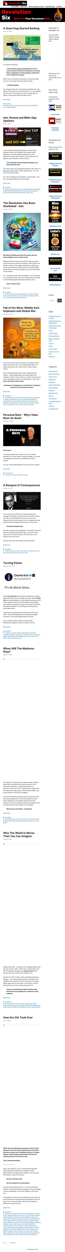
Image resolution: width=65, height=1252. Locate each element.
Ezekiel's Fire (6, 1218)
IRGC (16, 105)
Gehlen (15, 1218)
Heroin (5, 1222)
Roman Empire (23, 402)
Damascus (13, 550)
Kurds (7, 552)
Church (23, 1215)
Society (51, 396)
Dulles (33, 1217)
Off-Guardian (11, 1227)
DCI (14, 1217)
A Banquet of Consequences (21, 485)
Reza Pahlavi (18, 192)
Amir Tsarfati (8, 819)
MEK (12, 295)
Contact (59, 6)
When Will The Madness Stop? (18, 650)
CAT (23, 1213)
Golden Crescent (24, 1220)
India (19, 399)
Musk (20, 295)
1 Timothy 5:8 (8, 474)
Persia (12, 192)
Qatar (35, 401)
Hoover (16, 1222)
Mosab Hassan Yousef (9, 636)
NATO (25, 1225)
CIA (27, 1215)
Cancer (15, 474)
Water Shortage (11, 107)
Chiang (5, 1215)
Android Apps (50, 6)
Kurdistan (33, 190)
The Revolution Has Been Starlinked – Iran (19, 204)
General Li (20, 1218)
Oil (29, 105)
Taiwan (17, 1234)
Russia (24, 192)
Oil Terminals (34, 105)
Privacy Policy (53, 349)
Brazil (20, 1213)
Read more (6, 99)
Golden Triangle (34, 1220)
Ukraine (25, 404)
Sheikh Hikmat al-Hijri (17, 820)
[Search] (59, 300)
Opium (10, 1229)
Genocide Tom (29, 397)
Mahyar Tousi (6, 295)
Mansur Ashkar (35, 819)
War (32, 192)
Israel (19, 105)
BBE (36, 189)
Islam (25, 190)
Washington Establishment (19, 297)
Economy (17, 397)
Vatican (21, 1234)
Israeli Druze (26, 399)
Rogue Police (11, 1232)
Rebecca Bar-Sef (14, 402)
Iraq (4, 552)
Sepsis (28, 192)
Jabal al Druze (28, 1003)
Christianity (6, 634)
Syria (4, 404)
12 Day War (8, 294)
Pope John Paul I (18, 1231)
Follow (51, 346)
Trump (5, 107)
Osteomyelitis (6, 192)
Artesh (7, 105)
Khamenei (35, 294)
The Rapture (53, 398)
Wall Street (34, 1234)
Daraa (18, 550)
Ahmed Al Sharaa (9, 1003)
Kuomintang (6, 1225)
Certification (20, 474)
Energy (21, 634)
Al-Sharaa (7, 397)
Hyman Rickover (32, 550)
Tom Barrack (23, 1007)
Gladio (18, 1220)
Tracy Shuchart (10, 404)
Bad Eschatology (54, 336)
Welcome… (52, 356)
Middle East (34, 399)
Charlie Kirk (33, 632)
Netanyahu (31, 401)
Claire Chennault (7, 1217)
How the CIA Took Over (18, 1017)
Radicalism (6, 402)
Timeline (51, 406)
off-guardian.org (19, 1227)
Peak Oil (28, 1005)
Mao (15, 1225)
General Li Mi (26, 1218)
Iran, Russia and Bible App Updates (19, 119)
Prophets (51, 390)
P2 (25, 1229)
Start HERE (15, 6)
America (7, 189)
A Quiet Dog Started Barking (21, 28)
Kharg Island (25, 105)
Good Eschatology (54, 385)
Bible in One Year (16, 190)
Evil (36, 1217)
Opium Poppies (17, 1229)
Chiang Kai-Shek (12, 1215)
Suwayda (25, 820)
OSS (23, 1229)
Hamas (26, 550)
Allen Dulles (15, 1213)
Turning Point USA (17, 638)
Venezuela (30, 404)
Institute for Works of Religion (26, 1222)
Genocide (26, 634)
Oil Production (7, 820)
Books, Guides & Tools (36, 6)
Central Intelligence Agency (32, 1213)
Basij (10, 105)
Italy (11, 1224)
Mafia (11, 1225)
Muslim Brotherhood (21, 401)
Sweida (31, 820)
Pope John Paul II (28, 1231)
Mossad (16, 295)
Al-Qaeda (7, 632)
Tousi (4, 297)
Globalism (52, 382)
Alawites (7, 550)
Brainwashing (25, 632)
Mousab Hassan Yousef (9, 401)
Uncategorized (53, 409)
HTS (31, 634)
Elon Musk (14, 294)
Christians (12, 634)
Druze (12, 397)
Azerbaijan (25, 189)
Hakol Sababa (13, 399)
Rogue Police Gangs (20, 1232)
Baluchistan (31, 189)
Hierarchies (10, 1222)
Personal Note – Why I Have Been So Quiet (20, 416)
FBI (11, 1218)
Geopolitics (8, 103)
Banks (14, 819)
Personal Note (9, 473)
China (18, 1215)
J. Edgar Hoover (17, 1224)
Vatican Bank (27, 1234)
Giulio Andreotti (12, 1220)
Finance (22, 397)
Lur (37, 190)
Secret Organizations (8, 1234)
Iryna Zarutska (36, 634)
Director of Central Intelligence (23, 1217)
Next (13, 1242)
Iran (13, 105)
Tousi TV (9, 297)
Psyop (29, 636)
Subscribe (23, 6)
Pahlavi (24, 295)
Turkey (21, 404)
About (51, 330)
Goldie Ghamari (22, 294)
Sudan (37, 402)
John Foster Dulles (27, 1224)
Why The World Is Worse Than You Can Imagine (18, 834)
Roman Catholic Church (32, 1232)
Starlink (36, 295)
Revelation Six (53, 393)
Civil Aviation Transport (34, 1215)
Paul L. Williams (31, 1229)
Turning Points (12, 563)
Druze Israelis (23, 819)
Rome (28, 402)
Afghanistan (8, 1213)
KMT (33, 1224)
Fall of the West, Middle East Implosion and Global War (21, 309)
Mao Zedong (20, 1225)
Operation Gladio (29, 1227)
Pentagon (10, 1231)
